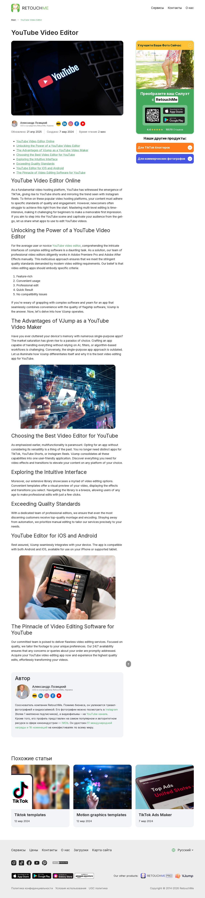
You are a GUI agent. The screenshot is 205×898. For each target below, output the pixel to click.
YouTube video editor (66, 245)
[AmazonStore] (84, 876)
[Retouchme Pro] (157, 875)
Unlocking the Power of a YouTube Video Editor (48, 145)
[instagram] (70, 123)
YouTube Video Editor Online (35, 141)
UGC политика (98, 888)
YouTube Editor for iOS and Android (40, 168)
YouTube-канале (96, 714)
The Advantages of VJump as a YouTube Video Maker (52, 150)
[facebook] (76, 123)
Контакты (175, 8)
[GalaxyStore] (63, 876)
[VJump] (184, 875)
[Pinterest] (44, 862)
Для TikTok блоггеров (154, 147)
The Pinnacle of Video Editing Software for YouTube (50, 172)
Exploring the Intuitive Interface (36, 159)
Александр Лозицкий (52, 688)
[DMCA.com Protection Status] (60, 862)
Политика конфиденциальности (32, 888)
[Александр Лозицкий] (14, 124)
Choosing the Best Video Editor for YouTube (45, 154)
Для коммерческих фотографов (161, 158)
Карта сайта (102, 850)
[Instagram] (13, 862)
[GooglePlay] (174, 120)
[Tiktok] (21, 862)
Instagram (112, 709)
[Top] (128, 664)
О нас (190, 8)
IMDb (65, 723)
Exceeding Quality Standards (35, 163)
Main (13, 20)
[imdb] (58, 123)
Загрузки (81, 850)
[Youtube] (36, 862)
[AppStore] (174, 111)
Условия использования (70, 888)
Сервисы (157, 8)
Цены (33, 850)
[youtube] (82, 123)
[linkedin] (64, 123)
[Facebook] (29, 862)
